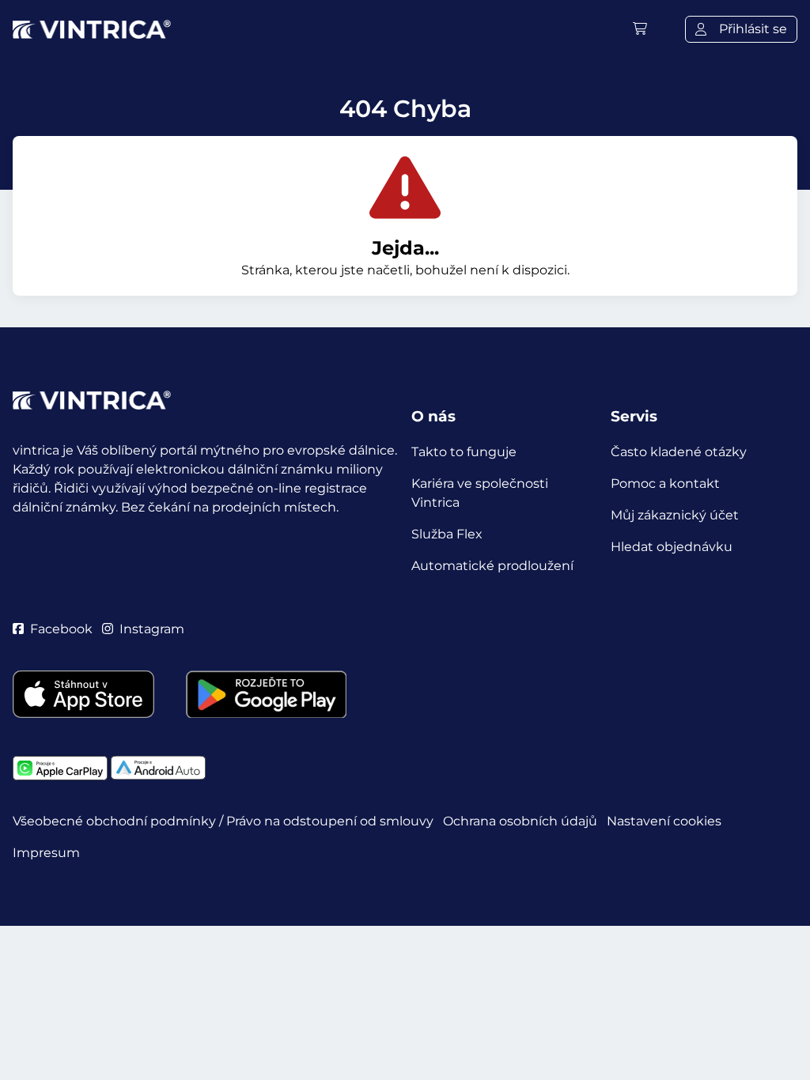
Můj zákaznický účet (675, 515)
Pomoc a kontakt (665, 483)
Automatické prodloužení (492, 565)
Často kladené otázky (679, 451)
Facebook (61, 628)
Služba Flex (447, 534)
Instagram (151, 628)
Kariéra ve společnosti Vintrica (479, 493)
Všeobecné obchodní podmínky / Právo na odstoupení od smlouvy (223, 821)
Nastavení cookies (664, 821)
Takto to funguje (464, 451)
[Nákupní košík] (640, 28)
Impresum (46, 852)
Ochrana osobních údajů (520, 821)
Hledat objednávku (671, 546)
